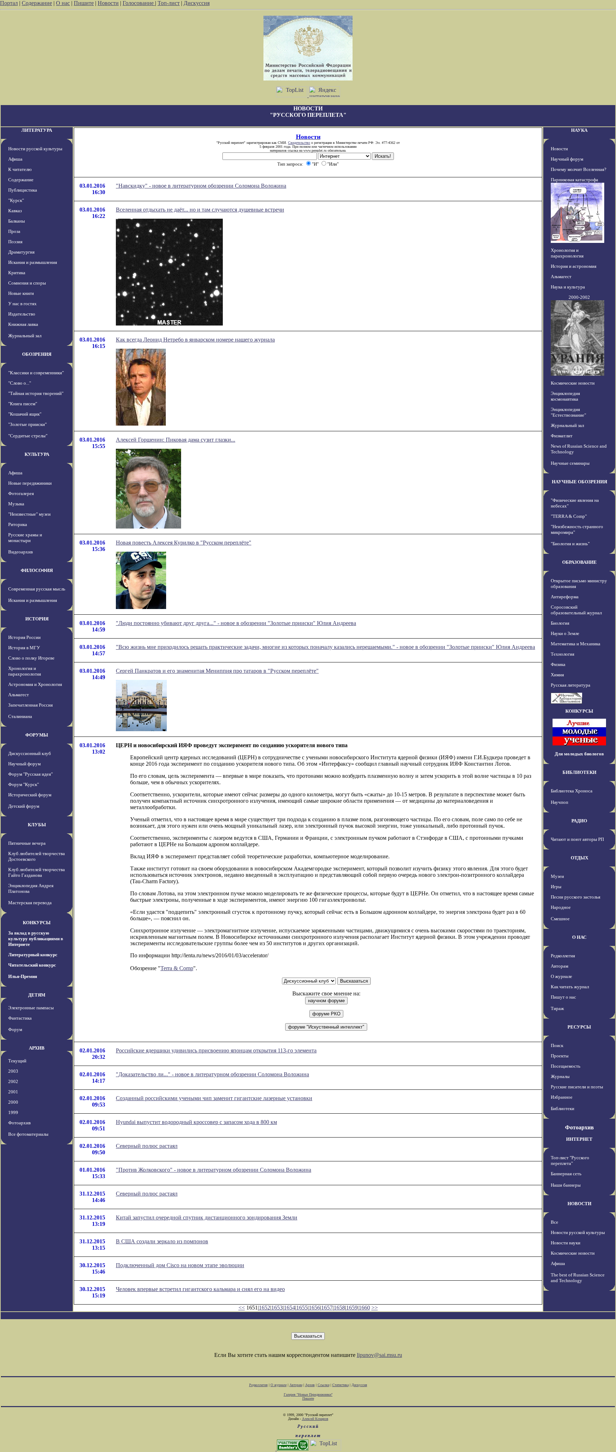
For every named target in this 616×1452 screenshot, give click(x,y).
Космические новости (573, 383)
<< (241, 1308)
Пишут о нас (563, 997)
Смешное (560, 918)
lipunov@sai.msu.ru (379, 1355)
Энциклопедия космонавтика (565, 396)
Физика (558, 664)
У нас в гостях (22, 303)
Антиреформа (565, 596)
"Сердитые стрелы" (27, 435)
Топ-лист (169, 3)
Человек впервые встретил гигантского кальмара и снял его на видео (200, 1289)
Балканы (16, 221)
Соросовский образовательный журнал (576, 609)
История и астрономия (573, 266)
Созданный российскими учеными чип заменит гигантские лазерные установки (214, 1098)
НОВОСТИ (579, 1203)
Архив (310, 1385)
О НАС (579, 937)
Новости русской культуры (35, 148)
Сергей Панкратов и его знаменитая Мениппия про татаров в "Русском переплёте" (217, 671)
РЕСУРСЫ (579, 1027)
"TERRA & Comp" (569, 516)
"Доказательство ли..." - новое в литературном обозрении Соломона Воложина (212, 1074)
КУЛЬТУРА (37, 454)
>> (374, 1308)
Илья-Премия (22, 976)
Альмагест (18, 694)
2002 (13, 1081)
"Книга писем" (22, 403)
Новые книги (21, 293)
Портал (9, 3)
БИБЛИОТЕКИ (579, 772)
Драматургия (21, 252)
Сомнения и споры (27, 283)
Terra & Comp (176, 968)
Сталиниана (20, 716)
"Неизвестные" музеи (29, 514)
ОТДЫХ (579, 857)
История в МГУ (24, 647)
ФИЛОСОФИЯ (37, 570)
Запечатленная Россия (30, 705)
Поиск (557, 1045)
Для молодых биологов (579, 753)
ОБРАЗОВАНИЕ (579, 562)
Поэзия (15, 241)
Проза (14, 231)
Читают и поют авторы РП (577, 839)
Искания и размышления (32, 262)
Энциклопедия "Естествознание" (568, 412)
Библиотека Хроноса (571, 790)
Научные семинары (570, 463)
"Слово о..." (19, 383)
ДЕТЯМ (36, 995)
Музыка (16, 503)
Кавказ (15, 210)
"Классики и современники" (36, 372)
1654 (289, 1308)
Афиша (15, 159)
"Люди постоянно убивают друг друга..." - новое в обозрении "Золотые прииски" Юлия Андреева (236, 623)
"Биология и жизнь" (570, 543)
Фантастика (20, 1018)
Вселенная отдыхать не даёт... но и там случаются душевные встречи (200, 210)
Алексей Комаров (315, 1419)
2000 (13, 1102)
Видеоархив (20, 552)
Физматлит (562, 435)
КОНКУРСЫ (37, 922)
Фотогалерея (21, 493)
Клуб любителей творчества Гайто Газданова (36, 872)
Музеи (557, 876)
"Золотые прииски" (27, 424)
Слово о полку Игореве (31, 658)
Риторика (17, 524)
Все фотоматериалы (28, 1134)
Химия (557, 674)
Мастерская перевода (30, 902)
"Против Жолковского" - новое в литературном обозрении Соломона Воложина (213, 1170)
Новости (108, 3)
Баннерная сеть (566, 1173)
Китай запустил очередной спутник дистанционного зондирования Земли (206, 1217)
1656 (314, 1308)
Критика (16, 272)
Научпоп (559, 802)
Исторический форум (29, 794)
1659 (352, 1308)
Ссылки (323, 1385)
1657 (327, 1308)
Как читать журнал (570, 986)
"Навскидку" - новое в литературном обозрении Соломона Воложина (201, 186)
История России (24, 637)
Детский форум (23, 806)
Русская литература (570, 685)
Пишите (84, 3)
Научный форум (24, 763)
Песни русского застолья (575, 897)
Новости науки (565, 1242)
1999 (13, 1112)
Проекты (560, 1055)
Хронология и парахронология (24, 671)
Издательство (21, 314)
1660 (364, 1308)
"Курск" (16, 200)
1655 (302, 1308)
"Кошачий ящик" (24, 414)
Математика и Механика (575, 643)
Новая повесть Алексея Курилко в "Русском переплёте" (183, 543)
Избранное (562, 1097)
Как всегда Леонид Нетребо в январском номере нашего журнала (195, 340)
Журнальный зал (24, 335)
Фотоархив (19, 1122)
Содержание (37, 3)
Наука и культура (568, 287)
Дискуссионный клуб (29, 753)
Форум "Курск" (23, 784)
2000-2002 (579, 297)
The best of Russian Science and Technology (578, 1277)
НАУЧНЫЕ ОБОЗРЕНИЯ (579, 481)
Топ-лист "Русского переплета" (570, 1160)
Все (554, 1222)
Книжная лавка (23, 324)
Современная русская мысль (36, 589)
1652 (264, 1308)
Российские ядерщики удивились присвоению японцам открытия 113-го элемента (216, 1050)
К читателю (20, 169)
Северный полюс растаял (147, 1146)
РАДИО (579, 820)
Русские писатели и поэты (577, 1086)
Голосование (139, 3)
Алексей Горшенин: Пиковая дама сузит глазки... (175, 440)
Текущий (17, 1060)
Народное (561, 907)
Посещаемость (565, 1066)
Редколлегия (563, 955)
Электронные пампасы (31, 1007)
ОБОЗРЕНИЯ (36, 354)
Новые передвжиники (30, 483)
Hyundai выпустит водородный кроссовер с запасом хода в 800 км (196, 1122)
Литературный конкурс (32, 954)
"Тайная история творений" (35, 393)
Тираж (557, 1008)
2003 (13, 1071)
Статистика (340, 1385)
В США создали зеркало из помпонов (162, 1241)
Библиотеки (562, 1108)
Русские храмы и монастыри (25, 537)
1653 (277, 1308)
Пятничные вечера (27, 843)
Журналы (560, 1076)
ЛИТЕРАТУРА (36, 130)
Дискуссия (197, 3)
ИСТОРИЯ (36, 618)
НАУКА (579, 130)
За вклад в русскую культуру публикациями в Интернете (35, 938)
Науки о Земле (565, 633)
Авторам (559, 966)
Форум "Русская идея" (30, 774)
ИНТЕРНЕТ (579, 1139)
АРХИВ (37, 1048)
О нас (63, 3)
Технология (562, 654)
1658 (339, 1308)
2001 (13, 1091)
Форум (15, 1029)
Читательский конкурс (32, 965)
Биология (560, 623)
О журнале (561, 976)
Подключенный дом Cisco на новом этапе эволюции (180, 1265)
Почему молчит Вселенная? (578, 169)
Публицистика (22, 190)
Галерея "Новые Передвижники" (308, 1394)
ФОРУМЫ (36, 735)
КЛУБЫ (37, 824)
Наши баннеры (566, 1185)
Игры (556, 886)
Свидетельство (299, 143)
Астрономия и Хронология (35, 684)
